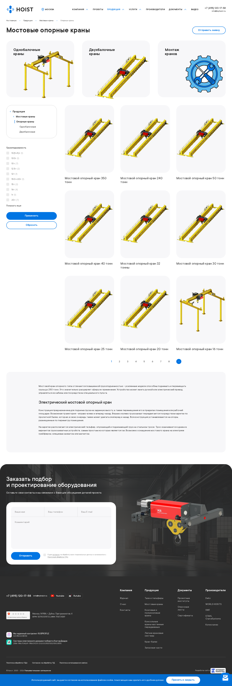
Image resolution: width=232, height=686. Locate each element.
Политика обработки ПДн (16, 663)
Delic (208, 598)
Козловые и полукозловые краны (152, 613)
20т (15, 200)
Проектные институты (184, 599)
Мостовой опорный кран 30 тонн (200, 263)
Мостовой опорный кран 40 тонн (89, 263)
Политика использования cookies (73, 663)
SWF (207, 610)
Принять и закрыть (183, 680)
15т (15, 184)
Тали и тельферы (154, 598)
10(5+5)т (17, 153)
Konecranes (211, 624)
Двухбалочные (27, 131)
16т (15, 189)
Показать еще (13, 205)
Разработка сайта (202, 670)
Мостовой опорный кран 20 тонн (144, 349)
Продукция (113, 9)
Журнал (124, 598)
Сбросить (31, 225)
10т (15, 163)
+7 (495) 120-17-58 (215, 8)
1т (14, 195)
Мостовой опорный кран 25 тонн (88, 349)
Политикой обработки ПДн (58, 557)
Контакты (125, 610)
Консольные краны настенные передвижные (154, 624)
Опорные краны (67, 21)
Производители (155, 9)
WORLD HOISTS (213, 604)
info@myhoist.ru (219, 11)
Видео (194, 9)
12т (15, 174)
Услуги (133, 9)
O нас (123, 604)
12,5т (16, 169)
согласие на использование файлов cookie (90, 680)
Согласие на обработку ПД (43, 663)
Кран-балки (151, 641)
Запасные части (153, 647)
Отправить (25, 555)
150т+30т (18, 179)
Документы (175, 9)
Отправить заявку (209, 30)
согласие (56, 555)
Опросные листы (183, 608)
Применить (32, 215)
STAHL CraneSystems (213, 617)
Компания (78, 9)
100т (15, 158)
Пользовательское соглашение (37, 671)
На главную (11, 21)
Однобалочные (28, 126)
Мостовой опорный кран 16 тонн (199, 349)
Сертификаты (185, 615)
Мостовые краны (46, 21)
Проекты (98, 9)
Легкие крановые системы (154, 634)
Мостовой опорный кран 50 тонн (200, 178)
